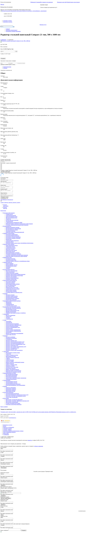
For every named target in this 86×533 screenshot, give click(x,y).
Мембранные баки (7, 257)
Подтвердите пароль (5, 463)
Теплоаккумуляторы (10, 231)
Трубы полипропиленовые (12, 326)
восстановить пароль (82, 510)
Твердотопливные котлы (11, 216)
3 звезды (10, 202)
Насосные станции (10, 249)
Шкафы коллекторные (11, 311)
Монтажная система (10, 391)
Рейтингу (5, 199)
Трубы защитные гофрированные (13, 324)
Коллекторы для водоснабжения (13, 308)
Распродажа (3, 210)
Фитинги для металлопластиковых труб (15, 341)
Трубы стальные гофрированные (13, 331)
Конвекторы (9, 239)
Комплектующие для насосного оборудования (16, 256)
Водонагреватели (7, 226)
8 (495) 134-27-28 (8, 13)
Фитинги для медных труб (12, 345)
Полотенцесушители (10, 368)
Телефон (2, 456)
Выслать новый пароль (6, 498)
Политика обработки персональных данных (13, 430)
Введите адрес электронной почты (8, 487)
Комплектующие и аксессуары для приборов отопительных (19, 243)
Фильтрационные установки (12, 298)
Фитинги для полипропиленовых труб (15, 343)
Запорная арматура (7, 262)
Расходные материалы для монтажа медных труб (17, 394)
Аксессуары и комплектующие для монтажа (16, 377)
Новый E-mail (4, 500)
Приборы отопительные (8, 233)
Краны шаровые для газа (11, 264)
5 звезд (2, 202)
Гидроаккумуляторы (10, 258)
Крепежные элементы (11, 388)
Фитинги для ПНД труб (11, 349)
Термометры (9, 303)
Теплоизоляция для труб (11, 381)
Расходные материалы (8, 392)
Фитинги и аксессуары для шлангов (14, 350)
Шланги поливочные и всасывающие (14, 333)
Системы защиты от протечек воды (14, 292)
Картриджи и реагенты (11, 299)
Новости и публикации (8, 427)
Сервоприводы (9, 318)
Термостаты (8, 316)
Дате (2, 199)
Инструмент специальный (12, 402)
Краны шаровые (9, 263)
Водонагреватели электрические (13, 228)
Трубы (4, 320)
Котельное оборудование (9, 212)
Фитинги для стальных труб (12, 347)
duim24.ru (30, 440)
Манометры (8, 302)
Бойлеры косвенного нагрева (12, 227)
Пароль (2, 460)
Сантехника (6, 351)
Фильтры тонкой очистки (12, 296)
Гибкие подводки (10, 363)
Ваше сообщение (4, 530)
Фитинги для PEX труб (11, 340)
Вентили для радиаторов (11, 270)
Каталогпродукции (5, 205)
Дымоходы (8, 218)
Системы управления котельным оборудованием (17, 225)
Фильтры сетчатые (10, 294)
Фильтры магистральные (11, 297)
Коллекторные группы (11, 309)
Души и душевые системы (12, 355)
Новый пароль (4, 477)
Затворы (8, 268)
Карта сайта (6, 433)
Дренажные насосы (10, 246)
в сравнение (10, 39)
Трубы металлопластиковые (12, 323)
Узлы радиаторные (10, 271)
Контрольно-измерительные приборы (11, 300)
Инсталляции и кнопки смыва (13, 352)
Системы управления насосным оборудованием (17, 255)
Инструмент (6, 398)
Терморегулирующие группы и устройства (16, 312)
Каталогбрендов (5, 208)
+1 (16, 51)
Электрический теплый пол (12, 240)
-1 (1, 51)
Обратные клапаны (10, 282)
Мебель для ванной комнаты (12, 369)
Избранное (35, 2)
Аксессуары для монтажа (11, 397)
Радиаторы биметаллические (12, 235)
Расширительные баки (11, 259)
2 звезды (14, 202)
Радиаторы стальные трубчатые (13, 238)
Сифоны (8, 358)
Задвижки (8, 267)
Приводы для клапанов (11, 276)
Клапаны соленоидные (11, 279)
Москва (2, 4)
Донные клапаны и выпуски (12, 357)
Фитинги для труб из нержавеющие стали (15, 344)
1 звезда (18, 202)
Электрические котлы (11, 215)
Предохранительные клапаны (13, 284)
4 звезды (6, 202)
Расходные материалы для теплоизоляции (15, 385)
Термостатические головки (12, 273)
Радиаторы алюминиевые (12, 234)
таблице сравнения (38, 446)
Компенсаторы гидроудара (12, 287)
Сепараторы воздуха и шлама (12, 288)
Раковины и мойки (10, 365)
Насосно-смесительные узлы (12, 310)
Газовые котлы (9, 214)
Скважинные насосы (11, 247)
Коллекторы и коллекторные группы (11, 306)
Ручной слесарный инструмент (13, 403)
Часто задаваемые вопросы (9, 432)
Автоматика (6, 314)
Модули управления (10, 315)
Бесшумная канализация (11, 375)
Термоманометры (10, 304)
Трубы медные (9, 328)
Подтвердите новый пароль (7, 481)
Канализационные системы (9, 373)
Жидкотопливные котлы (11, 217)
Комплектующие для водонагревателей (15, 232)
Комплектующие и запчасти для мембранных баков (18, 261)
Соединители (9, 339)
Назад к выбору (4, 406)
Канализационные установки (12, 252)
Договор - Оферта (7, 429)
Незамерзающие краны (11, 265)
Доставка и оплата (7, 20)
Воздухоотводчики (10, 286)
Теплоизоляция (6, 380)
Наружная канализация (11, 376)
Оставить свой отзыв (5, 171)
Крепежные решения (11, 390)
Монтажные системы (11, 356)
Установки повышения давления (13, 253)
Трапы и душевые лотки (11, 364)
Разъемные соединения (11, 338)
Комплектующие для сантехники (13, 370)
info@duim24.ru (12, 417)
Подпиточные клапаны (11, 291)
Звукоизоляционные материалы (13, 384)
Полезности (10, 199)
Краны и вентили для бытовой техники (15, 362)
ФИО (2, 448)
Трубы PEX (8, 321)
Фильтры (5, 293)
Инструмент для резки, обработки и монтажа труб (17, 400)
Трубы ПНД (8, 332)
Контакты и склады (7, 21)
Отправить (3, 495)
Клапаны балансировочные (12, 278)
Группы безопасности (11, 285)
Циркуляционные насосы (12, 245)
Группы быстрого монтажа (12, 220)
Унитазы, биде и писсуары (12, 367)
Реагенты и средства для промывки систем (16, 396)
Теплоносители (9, 221)
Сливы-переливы (10, 359)
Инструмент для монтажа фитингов (14, 399)
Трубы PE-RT (9, 322)
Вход (2, 514)
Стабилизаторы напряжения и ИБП (14, 222)
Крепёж (5, 386)
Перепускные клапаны (11, 290)
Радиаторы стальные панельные (13, 237)
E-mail (2, 452)
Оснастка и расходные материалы (13, 404)
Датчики (8, 317)
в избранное (3, 39)
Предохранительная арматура (10, 280)
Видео (4, 426)
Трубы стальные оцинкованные (13, 329)
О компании (6, 434)
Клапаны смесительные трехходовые (14, 275)
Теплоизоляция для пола (11, 382)
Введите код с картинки (6, 491)
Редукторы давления (10, 281)
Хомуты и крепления (11, 387)
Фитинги (5, 335)
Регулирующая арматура (8, 269)
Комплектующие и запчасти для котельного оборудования (19, 223)
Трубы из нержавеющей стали (13, 327)
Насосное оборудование (8, 244)
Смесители (8, 353)
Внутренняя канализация (11, 374)
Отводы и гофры (10, 361)
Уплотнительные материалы (12, 393)
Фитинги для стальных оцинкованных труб (16, 346)
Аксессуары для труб (11, 334)
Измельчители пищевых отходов (13, 371)
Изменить (3, 485)
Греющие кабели (10, 241)
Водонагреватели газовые (12, 229)
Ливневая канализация (11, 379)
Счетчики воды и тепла (11, 305)
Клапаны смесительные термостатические (15, 274)
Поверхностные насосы (11, 250)
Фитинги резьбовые (10, 337)
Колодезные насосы (10, 251)
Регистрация (3, 467)
